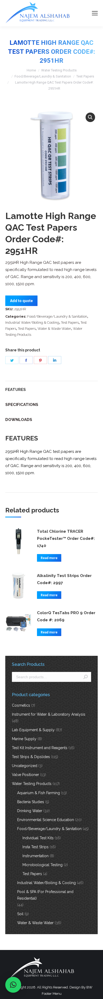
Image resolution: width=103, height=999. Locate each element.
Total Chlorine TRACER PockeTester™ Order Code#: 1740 (66, 538)
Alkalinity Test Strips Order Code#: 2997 (64, 579)
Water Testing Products (59, 70)
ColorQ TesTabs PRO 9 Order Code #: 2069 (66, 616)
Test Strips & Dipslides (31, 757)
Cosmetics (21, 705)
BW (89, 987)
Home (31, 70)
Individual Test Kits (38, 838)
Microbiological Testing (42, 865)
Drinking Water (29, 811)
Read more (49, 558)
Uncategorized (24, 766)
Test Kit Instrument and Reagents (39, 748)
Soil (20, 914)
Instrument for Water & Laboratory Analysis (48, 714)
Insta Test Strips (35, 847)
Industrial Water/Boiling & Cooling (32, 322)
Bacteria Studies (30, 802)
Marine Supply (24, 739)
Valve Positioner (25, 775)
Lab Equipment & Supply (33, 730)
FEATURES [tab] (15, 389)
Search (85, 677)
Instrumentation (35, 856)
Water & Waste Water (54, 329)
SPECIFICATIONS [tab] (21, 404)
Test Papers (85, 76)
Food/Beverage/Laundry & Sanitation (43, 76)
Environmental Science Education (45, 820)
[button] (90, 117)
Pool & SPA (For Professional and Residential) (45, 895)
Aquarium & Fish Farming (38, 793)
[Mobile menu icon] (95, 13)
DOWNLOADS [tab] (18, 419)
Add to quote (21, 301)
